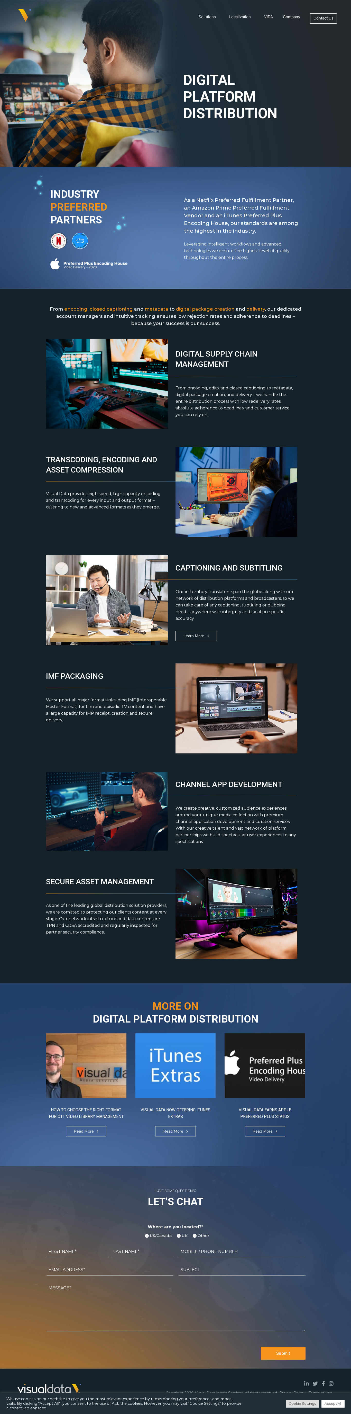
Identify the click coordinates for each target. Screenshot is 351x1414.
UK (183, 1235)
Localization (240, 16)
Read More (84, 1131)
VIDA (268, 16)
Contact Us (323, 18)
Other (202, 1235)
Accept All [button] (333, 1403)
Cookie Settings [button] (302, 1403)
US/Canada (159, 1235)
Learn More (193, 636)
